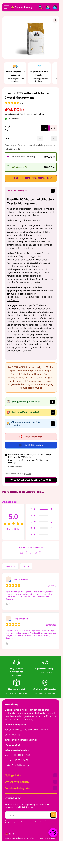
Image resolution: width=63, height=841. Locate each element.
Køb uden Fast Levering (23, 156)
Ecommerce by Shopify (45, 838)
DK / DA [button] (12, 834)
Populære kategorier (18, 788)
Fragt (22, 114)
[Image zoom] (55, 20)
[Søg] (40, 7)
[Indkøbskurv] (54, 7)
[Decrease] (40, 138)
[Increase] (54, 138)
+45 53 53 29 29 (12, 744)
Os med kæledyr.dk (20, 838)
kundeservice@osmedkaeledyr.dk (21, 739)
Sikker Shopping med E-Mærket (39, 79)
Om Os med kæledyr (17, 781)
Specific (27, 473)
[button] (42, 509)
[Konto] (47, 7)
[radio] (8, 156)
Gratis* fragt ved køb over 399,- (15, 79)
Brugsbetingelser (38, 821)
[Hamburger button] (7, 7)
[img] (12, 103)
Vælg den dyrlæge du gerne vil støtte (30, 480)
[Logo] (22, 7)
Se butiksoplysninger (15, 467)
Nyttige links (13, 775)
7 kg (45, 128)
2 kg (53, 128)
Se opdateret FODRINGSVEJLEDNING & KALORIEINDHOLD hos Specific (29, 297)
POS (30, 838)
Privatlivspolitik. (10, 823)
